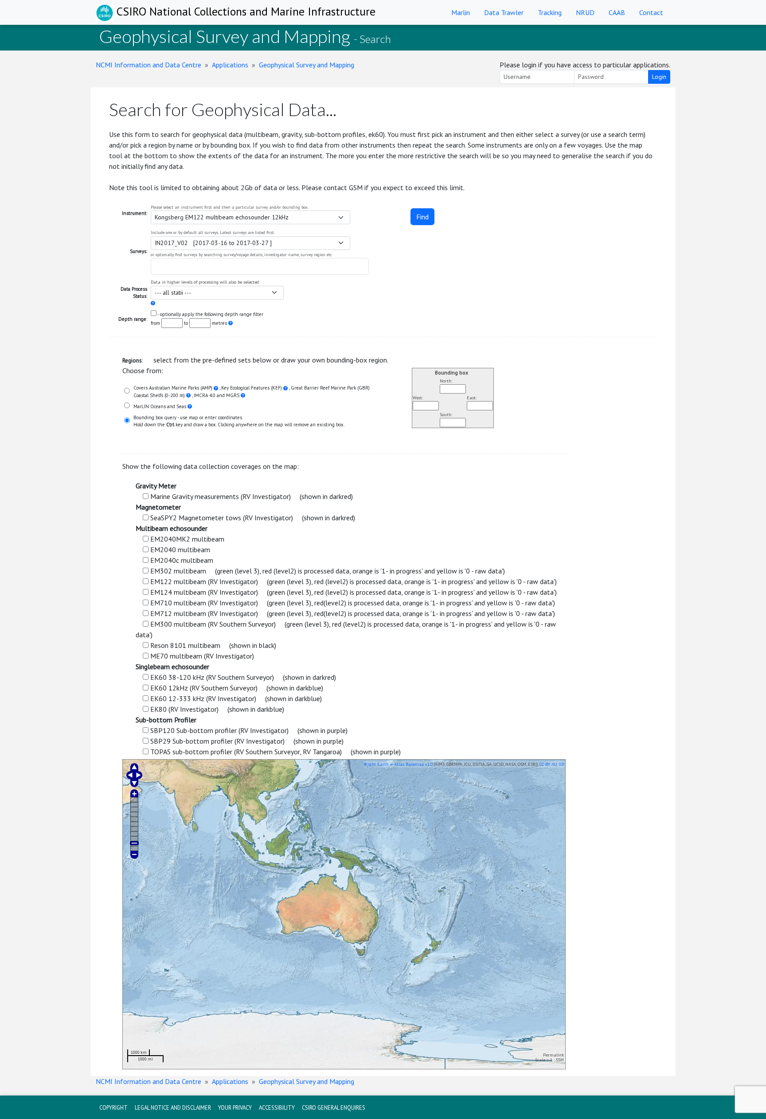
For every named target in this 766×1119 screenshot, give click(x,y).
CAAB (617, 12)
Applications (230, 64)
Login (659, 77)
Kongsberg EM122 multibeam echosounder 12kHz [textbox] (222, 217)
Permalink (553, 1055)
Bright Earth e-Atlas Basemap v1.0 (398, 764)
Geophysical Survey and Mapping (306, 64)
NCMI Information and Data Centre (148, 64)
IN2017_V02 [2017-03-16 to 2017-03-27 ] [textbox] (213, 243)
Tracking (550, 12)
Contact (651, 12)
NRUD (585, 12)
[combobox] (250, 217)
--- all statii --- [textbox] (173, 292)
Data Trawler (504, 12)
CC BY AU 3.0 (551, 764)
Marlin (460, 12)
